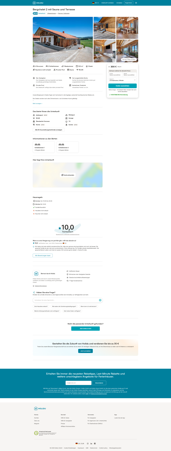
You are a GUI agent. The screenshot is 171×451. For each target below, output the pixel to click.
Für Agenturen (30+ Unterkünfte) (97, 420)
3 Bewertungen (51, 13)
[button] (122, 80)
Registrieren (128, 3)
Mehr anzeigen (37, 103)
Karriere (36, 418)
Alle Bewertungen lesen (42, 255)
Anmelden (119, 3)
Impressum (81, 448)
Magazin (36, 423)
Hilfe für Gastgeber (66, 420)
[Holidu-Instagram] (87, 443)
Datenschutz (93, 448)
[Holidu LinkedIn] (91, 443)
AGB (87, 448)
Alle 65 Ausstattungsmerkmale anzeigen (48, 130)
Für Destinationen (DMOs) (95, 423)
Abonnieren (99, 383)
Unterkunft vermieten (107, 3)
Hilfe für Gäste (65, 418)
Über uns (36, 420)
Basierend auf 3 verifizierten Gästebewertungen (67, 234)
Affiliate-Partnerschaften (68, 426)
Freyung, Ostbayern (63, 13)
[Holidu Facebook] (94, 443)
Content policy (103, 448)
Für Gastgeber (92, 418)
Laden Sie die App (119, 418)
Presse (63, 423)
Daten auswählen (122, 86)
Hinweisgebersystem (115, 448)
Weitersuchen (85, 328)
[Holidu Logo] (41, 2)
